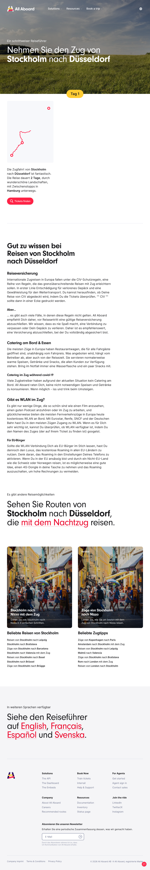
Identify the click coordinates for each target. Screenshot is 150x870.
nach (22, 644)
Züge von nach (27, 648)
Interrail (81, 783)
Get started (118, 778)
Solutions (54, 8)
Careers (46, 807)
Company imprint (15, 861)
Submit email (80, 836)
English (34, 726)
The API (46, 778)
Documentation (85, 802)
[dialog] (92, 9)
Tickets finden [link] (22, 201)
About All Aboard (51, 802)
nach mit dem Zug (28, 652)
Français (66, 726)
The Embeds (49, 787)
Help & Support (85, 787)
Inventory (82, 807)
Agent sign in (119, 783)
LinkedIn (117, 802)
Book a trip (93, 8)
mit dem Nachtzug (54, 522)
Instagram (117, 811)
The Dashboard (50, 783)
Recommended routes (54, 811)
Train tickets (84, 778)
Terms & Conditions (36, 861)
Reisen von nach (27, 639)
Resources (73, 8)
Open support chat (144, 864)
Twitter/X (117, 807)
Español (21, 735)
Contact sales (120, 787)
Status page (84, 811)
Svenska (70, 735)
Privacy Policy (55, 861)
